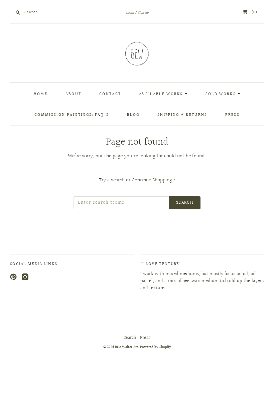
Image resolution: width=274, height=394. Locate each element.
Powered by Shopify (155, 347)
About (73, 94)
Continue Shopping (153, 180)
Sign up (143, 12)
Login (130, 12)
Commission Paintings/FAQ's (71, 115)
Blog (133, 115)
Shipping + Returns (182, 115)
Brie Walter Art (126, 347)
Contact (110, 94)
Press (232, 115)
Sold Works (222, 94)
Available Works (162, 94)
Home (40, 94)
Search (130, 338)
